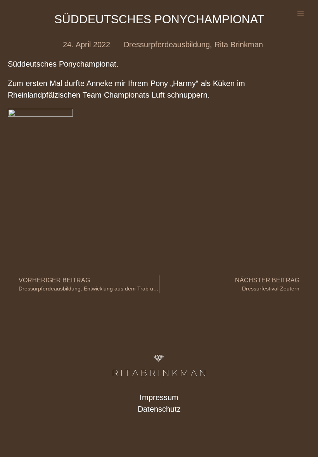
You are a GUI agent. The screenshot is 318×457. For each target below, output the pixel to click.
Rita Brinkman (238, 44)
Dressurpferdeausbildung (167, 44)
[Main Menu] (300, 13)
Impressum (159, 397)
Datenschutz (159, 409)
